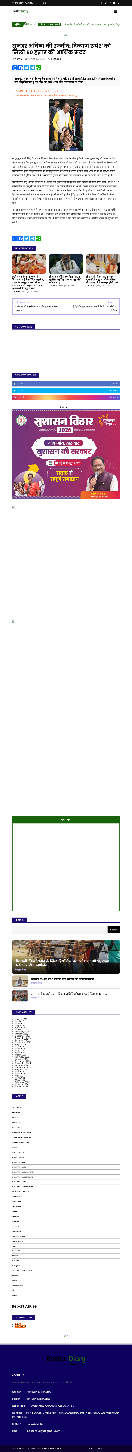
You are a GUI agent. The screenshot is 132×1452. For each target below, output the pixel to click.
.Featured (16, 1108)
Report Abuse (24, 1306)
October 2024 (21, 1065)
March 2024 (21, 1079)
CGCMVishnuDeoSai (20, 1142)
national (16, 1251)
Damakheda (17, 1197)
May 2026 (20, 1025)
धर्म (13, 1290)
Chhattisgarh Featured (24, 24)
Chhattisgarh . (19, 1167)
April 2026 (20, 1027)
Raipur (15, 1256)
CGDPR (14, 1147)
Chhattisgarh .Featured (118, 24)
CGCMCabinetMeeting (21, 1137)
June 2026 (20, 1023)
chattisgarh (18, 1152)
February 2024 (22, 1082)
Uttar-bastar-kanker (22, 1271)
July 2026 (19, 1021)
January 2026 (21, 1033)
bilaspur (16, 1128)
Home (43, 2)
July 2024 (19, 1071)
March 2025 (21, 1054)
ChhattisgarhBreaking (22, 1187)
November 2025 (23, 1037)
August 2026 (21, 1019)
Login (90, 1448)
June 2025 (20, 1048)
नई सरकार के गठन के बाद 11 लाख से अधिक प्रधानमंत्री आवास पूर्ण (47, 95)
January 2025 (21, 1058)
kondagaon (17, 1241)
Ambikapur (17, 1113)
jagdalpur (16, 1231)
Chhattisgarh (18, 1162)
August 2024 (21, 1069)
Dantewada (17, 1202)
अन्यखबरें (15, 1275)
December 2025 (23, 1035)
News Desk (20, 1326)
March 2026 (21, 1029)
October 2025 (21, 1040)
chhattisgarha (19, 1182)
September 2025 (23, 1042)
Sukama (15, 1261)
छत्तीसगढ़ (14, 1280)
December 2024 (23, 1061)
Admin (18, 1324)
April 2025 (20, 1052)
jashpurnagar (18, 1236)
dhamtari (16, 1206)
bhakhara (16, 1123)
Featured (56, 58)
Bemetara (16, 1118)
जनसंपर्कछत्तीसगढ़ (17, 1285)
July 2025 (19, 1046)
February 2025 (22, 1056)
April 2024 (20, 1077)
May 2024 (20, 1075)
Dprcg (14, 1211)
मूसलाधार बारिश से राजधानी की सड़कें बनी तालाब (37, 90)
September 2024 (23, 1067)
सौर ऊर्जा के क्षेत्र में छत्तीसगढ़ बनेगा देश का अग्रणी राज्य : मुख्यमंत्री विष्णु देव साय (70, 24)
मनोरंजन (14, 1295)
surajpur (16, 1266)
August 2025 (21, 1044)
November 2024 (23, 1063)
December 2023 (23, 1086)
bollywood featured (21, 1132)
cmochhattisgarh (20, 1192)
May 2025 (20, 1050)
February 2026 (22, 1031)
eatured (15, 1216)
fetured (15, 1226)
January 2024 (21, 1084)
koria (14, 1246)
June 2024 (20, 1073)
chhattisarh (18, 1157)
